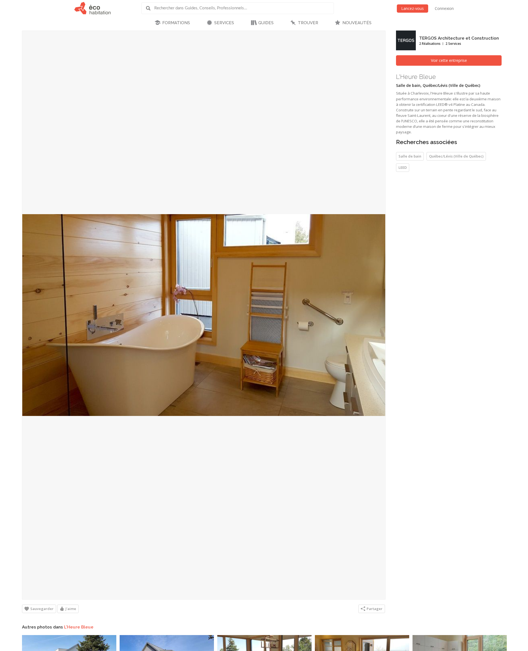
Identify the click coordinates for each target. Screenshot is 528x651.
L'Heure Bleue (79, 627)
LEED (402, 167)
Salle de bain (409, 156)
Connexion (444, 8)
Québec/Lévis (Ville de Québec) (456, 156)
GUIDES (266, 22)
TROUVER (308, 22)
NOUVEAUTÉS (357, 22)
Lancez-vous (412, 8)
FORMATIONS (176, 22)
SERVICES (224, 22)
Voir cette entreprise (449, 60)
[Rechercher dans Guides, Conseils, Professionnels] (150, 8)
